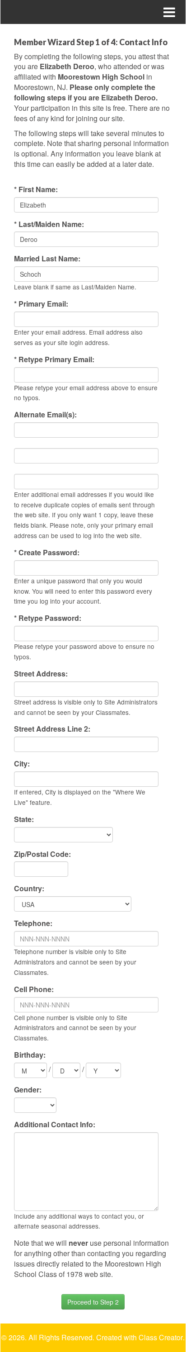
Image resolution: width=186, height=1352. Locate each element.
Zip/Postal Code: (42, 854)
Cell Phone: (34, 989)
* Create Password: (46, 553)
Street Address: (41, 674)
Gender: (28, 1090)
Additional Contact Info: (54, 1125)
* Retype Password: (47, 618)
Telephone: (33, 923)
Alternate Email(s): (45, 415)
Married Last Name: (47, 259)
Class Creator (161, 1338)
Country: (29, 888)
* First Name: (36, 189)
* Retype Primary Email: (54, 359)
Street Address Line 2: (52, 729)
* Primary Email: (41, 304)
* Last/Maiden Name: (49, 224)
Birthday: (30, 1055)
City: (22, 764)
